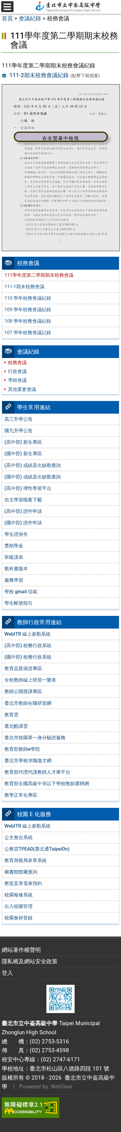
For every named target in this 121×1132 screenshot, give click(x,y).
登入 (7, 972)
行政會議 (17, 371)
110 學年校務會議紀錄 (27, 298)
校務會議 (17, 362)
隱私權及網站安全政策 (30, 961)
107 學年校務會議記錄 (27, 332)
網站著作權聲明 (21, 950)
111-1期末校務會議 (24, 286)
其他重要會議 (22, 389)
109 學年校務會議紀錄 (27, 309)
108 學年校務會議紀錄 (27, 321)
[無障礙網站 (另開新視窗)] (60, 1107)
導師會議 (17, 380)
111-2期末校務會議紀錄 (39, 75)
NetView (61, 1086)
